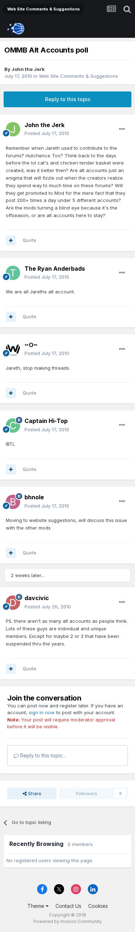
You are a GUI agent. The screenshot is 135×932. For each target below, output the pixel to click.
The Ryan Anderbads (54, 268)
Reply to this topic (67, 99)
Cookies (98, 906)
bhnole (34, 497)
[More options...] (122, 129)
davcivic (36, 598)
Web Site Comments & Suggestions (78, 76)
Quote (29, 240)
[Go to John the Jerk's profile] (13, 129)
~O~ (31, 344)
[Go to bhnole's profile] (13, 502)
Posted (46, 133)
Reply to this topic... (42, 755)
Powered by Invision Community (67, 921)
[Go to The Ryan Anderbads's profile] (13, 273)
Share (34, 793)
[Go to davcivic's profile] (13, 602)
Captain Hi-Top (46, 420)
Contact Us (68, 906)
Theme (36, 906)
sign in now (42, 712)
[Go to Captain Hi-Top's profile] (13, 425)
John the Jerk (28, 69)
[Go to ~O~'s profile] (13, 349)
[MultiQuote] (11, 240)
